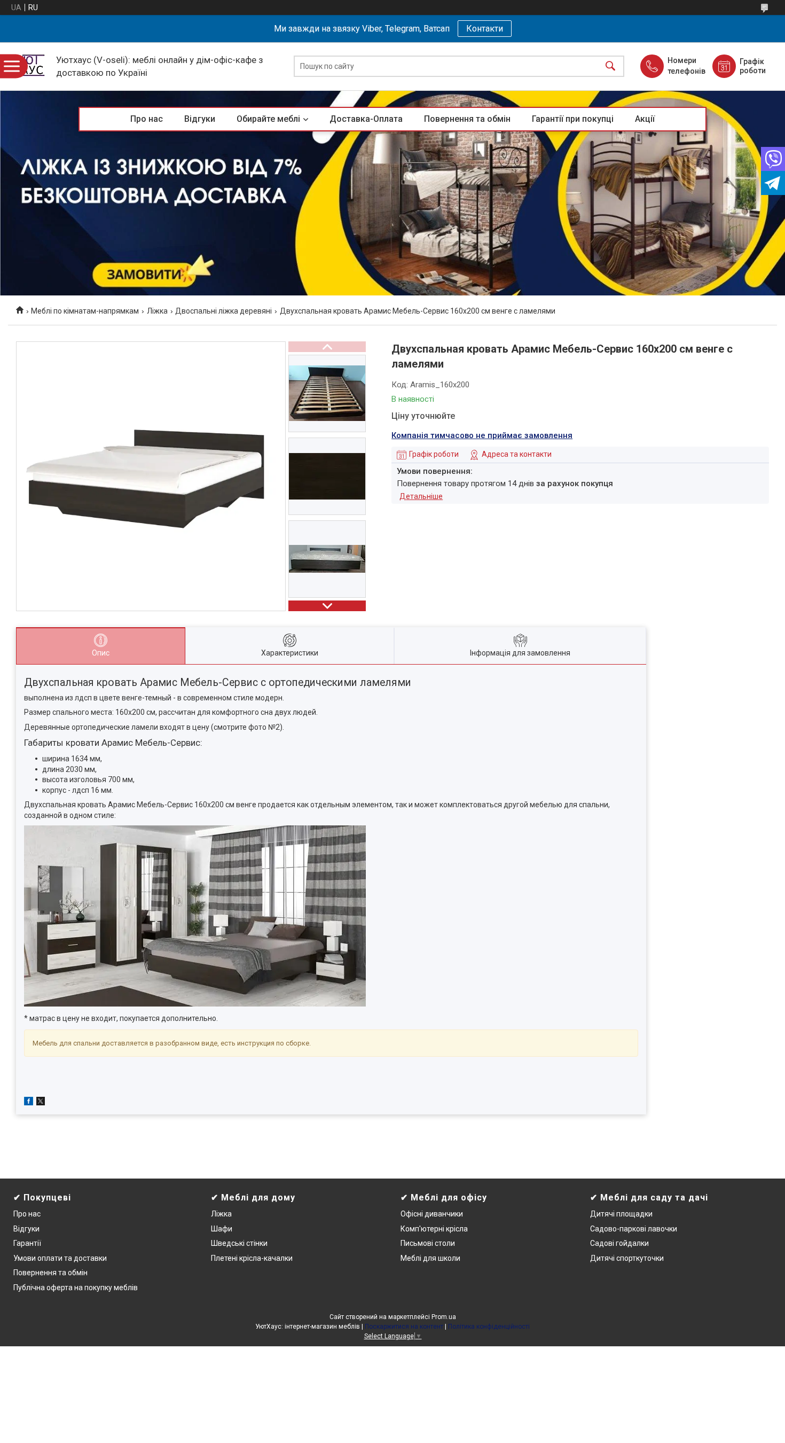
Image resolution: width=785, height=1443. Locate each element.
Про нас (146, 119)
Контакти (484, 29)
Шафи (221, 1228)
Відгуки (199, 119)
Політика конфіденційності (489, 1326)
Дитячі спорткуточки (627, 1258)
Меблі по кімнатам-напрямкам (85, 311)
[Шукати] (610, 66)
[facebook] (28, 1102)
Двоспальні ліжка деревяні (223, 311)
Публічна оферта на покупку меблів (75, 1287)
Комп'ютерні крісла (434, 1228)
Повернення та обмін (467, 119)
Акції (645, 119)
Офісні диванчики (432, 1214)
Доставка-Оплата (366, 119)
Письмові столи (428, 1243)
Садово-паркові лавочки (633, 1228)
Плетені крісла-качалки (252, 1258)
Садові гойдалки (619, 1243)
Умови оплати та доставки (60, 1258)
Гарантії (27, 1243)
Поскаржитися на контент (404, 1326)
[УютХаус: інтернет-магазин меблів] (29, 66)
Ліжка (157, 311)
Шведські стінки (239, 1243)
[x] (40, 1102)
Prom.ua (443, 1317)
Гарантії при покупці (573, 119)
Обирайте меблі (268, 119)
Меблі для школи (430, 1258)
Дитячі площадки (621, 1214)
